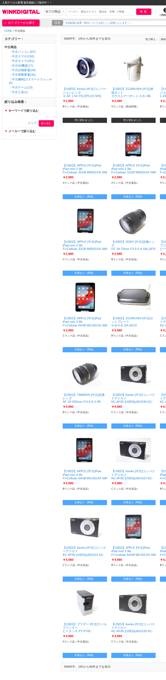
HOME (8, 30)
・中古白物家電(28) (22, 70)
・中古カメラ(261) (21, 61)
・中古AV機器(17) (21, 65)
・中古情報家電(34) (22, 74)
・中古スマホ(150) (21, 56)
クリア (32, 123)
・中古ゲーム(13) (21, 87)
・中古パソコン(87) (22, 51)
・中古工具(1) (18, 92)
